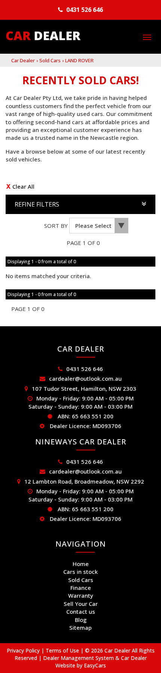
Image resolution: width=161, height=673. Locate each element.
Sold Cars (50, 60)
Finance (80, 587)
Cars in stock (80, 571)
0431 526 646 (84, 10)
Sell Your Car (81, 603)
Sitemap (80, 627)
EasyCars (95, 665)
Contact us (80, 611)
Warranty (80, 595)
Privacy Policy (24, 650)
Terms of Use (63, 650)
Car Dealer (23, 60)
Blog (80, 619)
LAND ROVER (79, 60)
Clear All (23, 186)
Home (81, 563)
